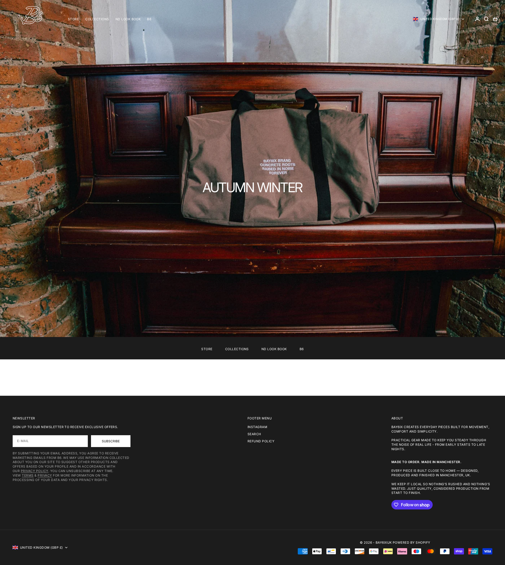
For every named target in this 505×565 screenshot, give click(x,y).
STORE (73, 19)
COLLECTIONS (97, 19)
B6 (149, 19)
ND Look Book (128, 19)
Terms (27, 475)
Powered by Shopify (411, 542)
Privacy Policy (34, 471)
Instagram (257, 427)
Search (254, 434)
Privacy (45, 475)
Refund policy (261, 441)
